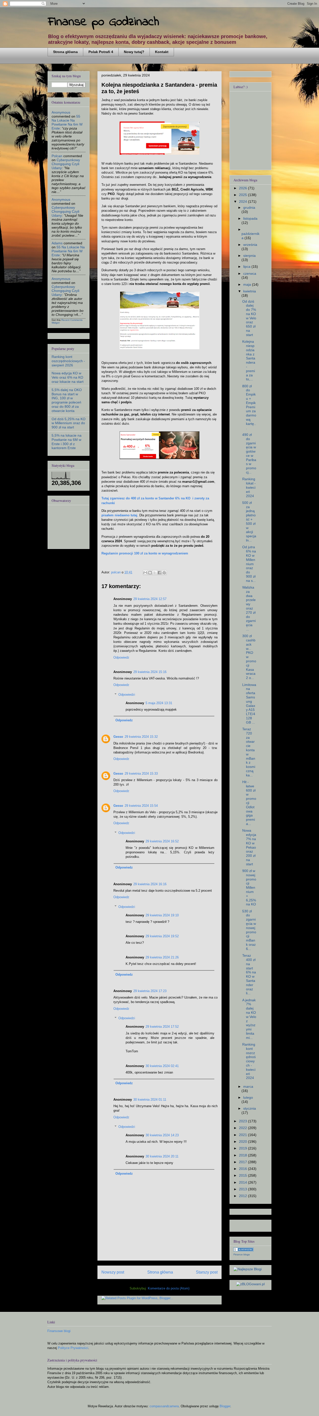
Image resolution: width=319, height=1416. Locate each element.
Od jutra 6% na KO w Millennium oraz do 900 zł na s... (249, 563)
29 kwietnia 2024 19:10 (162, 915)
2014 (243, 1182)
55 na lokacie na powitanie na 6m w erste (67, 122)
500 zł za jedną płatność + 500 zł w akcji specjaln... (249, 521)
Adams (57, 243)
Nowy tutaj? (134, 52)
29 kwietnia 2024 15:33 (141, 773)
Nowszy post (112, 1272)
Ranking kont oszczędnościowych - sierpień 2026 (68, 361)
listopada (250, 218)
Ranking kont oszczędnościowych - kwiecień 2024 (249, 1061)
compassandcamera (164, 1406)
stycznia (249, 1108)
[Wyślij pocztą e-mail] (145, 572)
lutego (248, 1097)
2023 (243, 1121)
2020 (243, 1142)
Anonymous (61, 112)
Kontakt (161, 52)
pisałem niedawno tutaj (119, 515)
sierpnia (249, 256)
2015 (243, 1175)
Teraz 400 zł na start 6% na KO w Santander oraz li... (249, 974)
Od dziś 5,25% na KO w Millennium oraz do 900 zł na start (68, 423)
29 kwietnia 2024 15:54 (141, 806)
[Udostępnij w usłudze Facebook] (159, 572)
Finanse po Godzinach (103, 22)
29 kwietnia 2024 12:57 (149, 599)
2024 (243, 201)
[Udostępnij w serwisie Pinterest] (164, 572)
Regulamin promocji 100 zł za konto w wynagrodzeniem (144, 553)
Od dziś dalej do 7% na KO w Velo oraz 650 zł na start (249, 318)
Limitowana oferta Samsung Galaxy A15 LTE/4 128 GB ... (249, 703)
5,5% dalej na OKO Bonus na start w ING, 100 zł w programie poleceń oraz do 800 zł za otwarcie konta (67, 400)
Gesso (118, 737)
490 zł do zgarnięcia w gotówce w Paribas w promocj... (249, 453)
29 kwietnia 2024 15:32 (141, 737)
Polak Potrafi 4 (100, 52)
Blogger (225, 1406)
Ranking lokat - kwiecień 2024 (249, 487)
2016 (243, 1169)
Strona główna (65, 52)
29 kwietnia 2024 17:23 (149, 991)
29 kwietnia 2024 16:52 (162, 841)
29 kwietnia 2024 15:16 (149, 672)
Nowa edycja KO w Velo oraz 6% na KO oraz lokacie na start (67, 377)
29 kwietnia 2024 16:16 (149, 884)
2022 (243, 1128)
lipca (247, 267)
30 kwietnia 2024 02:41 (162, 1066)
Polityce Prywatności (73, 1348)
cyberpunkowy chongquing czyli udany (66, 164)
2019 (243, 1148)
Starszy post (207, 1272)
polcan (57, 156)
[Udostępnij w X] (154, 572)
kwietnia (249, 291)
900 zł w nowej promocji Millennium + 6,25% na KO (249, 887)
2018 (243, 1155)
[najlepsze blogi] (248, 1269)
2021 (243, 1135)
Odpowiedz (121, 657)
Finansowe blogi (59, 1331)
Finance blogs (242, 1254)
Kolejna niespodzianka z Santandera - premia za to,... (248, 360)
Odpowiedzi (126, 694)
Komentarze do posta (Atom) (168, 1288)
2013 (243, 1189)
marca (248, 1086)
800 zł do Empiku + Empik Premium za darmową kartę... (249, 407)
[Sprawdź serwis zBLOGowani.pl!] (250, 1284)
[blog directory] (243, 1250)
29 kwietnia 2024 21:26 (162, 957)
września (250, 245)
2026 (243, 188)
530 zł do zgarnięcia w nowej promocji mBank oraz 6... (249, 930)
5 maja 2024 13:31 (159, 703)
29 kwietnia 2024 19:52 (162, 936)
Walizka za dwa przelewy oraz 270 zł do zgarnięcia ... (249, 608)
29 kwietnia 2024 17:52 (162, 1026)
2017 (243, 1162)
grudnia (249, 207)
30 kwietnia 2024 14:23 (162, 1135)
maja (247, 284)
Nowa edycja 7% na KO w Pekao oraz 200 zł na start (249, 847)
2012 (243, 1196)
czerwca (249, 273)
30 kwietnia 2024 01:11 (149, 1099)
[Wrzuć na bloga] (150, 572)
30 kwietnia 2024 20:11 (162, 1156)
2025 (243, 195)
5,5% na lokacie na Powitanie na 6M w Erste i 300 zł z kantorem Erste (66, 441)
